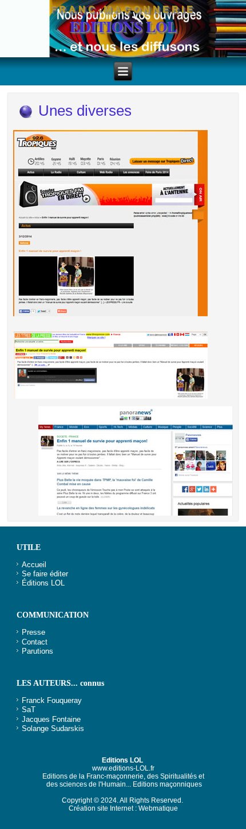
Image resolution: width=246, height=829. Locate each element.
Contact (34, 642)
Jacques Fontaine (51, 719)
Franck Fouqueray (52, 700)
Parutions (37, 651)
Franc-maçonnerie (123, 9)
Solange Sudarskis (53, 728)
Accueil (34, 564)
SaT (28, 709)
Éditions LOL (43, 583)
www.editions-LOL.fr (123, 768)
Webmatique (158, 808)
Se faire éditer (45, 573)
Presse (33, 632)
